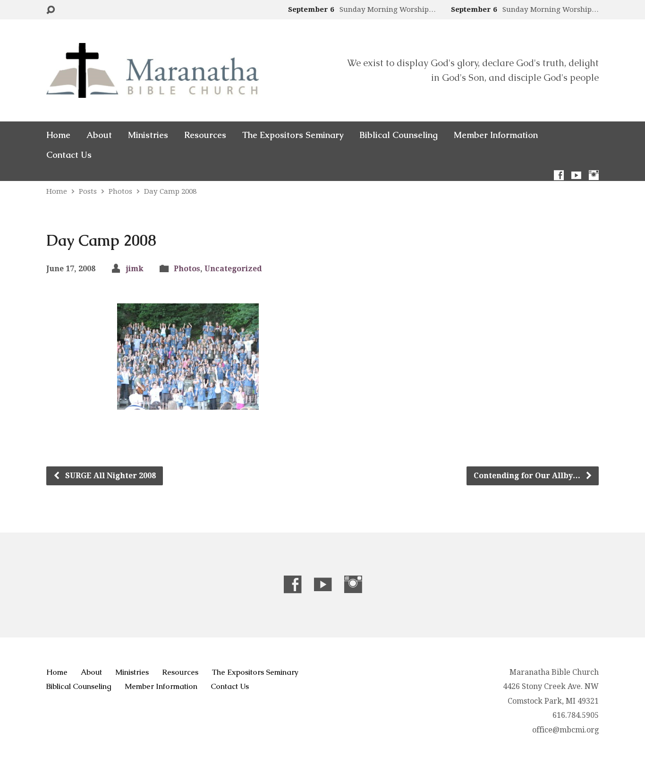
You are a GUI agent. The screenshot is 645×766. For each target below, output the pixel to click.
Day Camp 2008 (170, 191)
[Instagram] (594, 175)
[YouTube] (576, 175)
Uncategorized (233, 268)
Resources (205, 135)
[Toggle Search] (50, 10)
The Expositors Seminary (292, 135)
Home (58, 135)
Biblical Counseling (398, 135)
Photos (120, 191)
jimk (135, 268)
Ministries (148, 135)
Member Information (496, 135)
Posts (88, 191)
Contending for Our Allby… (528, 475)
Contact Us (69, 155)
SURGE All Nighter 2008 (109, 475)
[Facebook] (559, 175)
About (99, 135)
